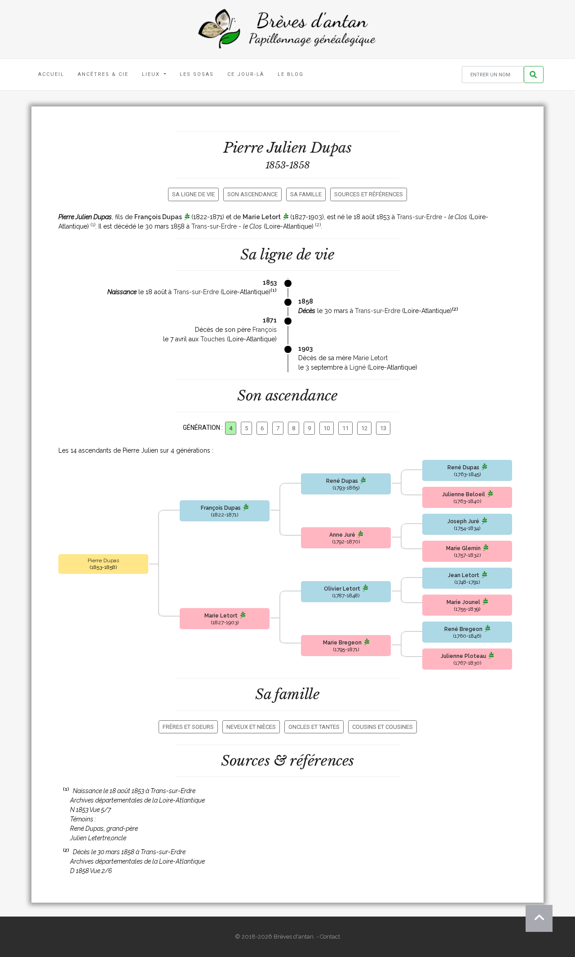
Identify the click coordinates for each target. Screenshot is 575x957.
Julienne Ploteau (463, 656)
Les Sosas (197, 74)
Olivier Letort (342, 589)
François (264, 329)
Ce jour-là (245, 74)
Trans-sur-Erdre (419, 217)
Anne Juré (342, 535)
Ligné (357, 367)
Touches (212, 339)
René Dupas (342, 481)
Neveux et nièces (251, 726)
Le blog (291, 74)
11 (345, 428)
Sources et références (368, 194)
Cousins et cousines (382, 726)
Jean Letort (463, 575)
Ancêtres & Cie (103, 74)
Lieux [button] (152, 74)
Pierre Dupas (103, 560)
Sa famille (306, 194)
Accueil (51, 74)
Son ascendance (252, 194)
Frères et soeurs (188, 726)
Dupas (331, 148)
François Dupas (158, 217)
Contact (330, 936)
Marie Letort (262, 217)
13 (383, 428)
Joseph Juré (463, 521)
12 (364, 428)
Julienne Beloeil (463, 494)
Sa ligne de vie (193, 194)
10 (326, 428)
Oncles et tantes (314, 726)
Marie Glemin (463, 548)
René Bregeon (463, 629)
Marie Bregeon (342, 642)
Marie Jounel (463, 602)
